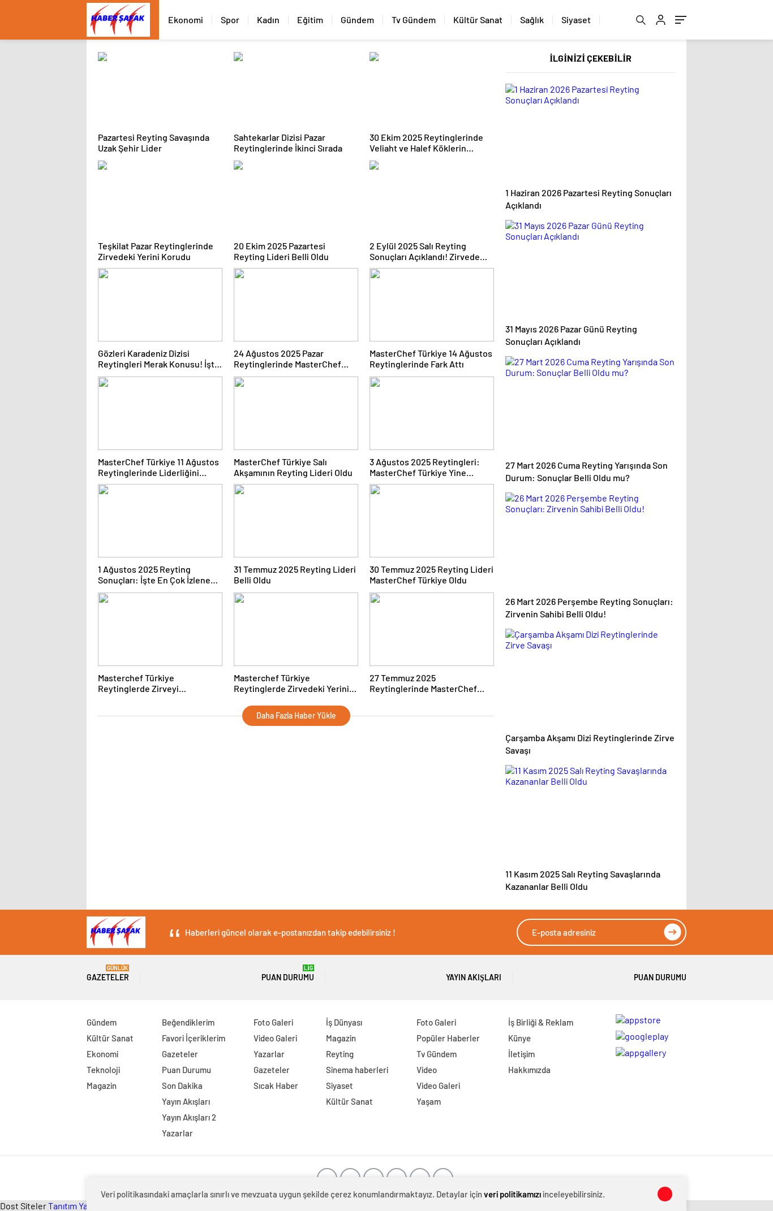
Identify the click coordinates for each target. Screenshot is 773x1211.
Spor (230, 19)
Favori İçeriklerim (193, 1038)
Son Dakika (182, 1085)
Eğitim (310, 19)
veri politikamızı (512, 1194)
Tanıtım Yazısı (74, 1205)
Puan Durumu (287, 973)
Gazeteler (108, 973)
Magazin (102, 1085)
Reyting (340, 1054)
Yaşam (428, 1101)
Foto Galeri (273, 1022)
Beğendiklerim (188, 1022)
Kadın (268, 19)
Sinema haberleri (357, 1070)
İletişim (521, 1054)
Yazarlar (177, 1133)
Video (426, 1070)
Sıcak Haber (276, 1085)
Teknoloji (103, 1070)
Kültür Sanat (478, 19)
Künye (519, 1038)
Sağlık (532, 19)
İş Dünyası (344, 1022)
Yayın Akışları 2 (189, 1117)
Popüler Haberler (448, 1038)
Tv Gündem (414, 19)
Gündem (357, 19)
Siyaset (576, 19)
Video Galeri (275, 1038)
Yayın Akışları (473, 977)
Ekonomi (185, 19)
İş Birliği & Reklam (540, 1022)
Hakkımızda (529, 1070)
